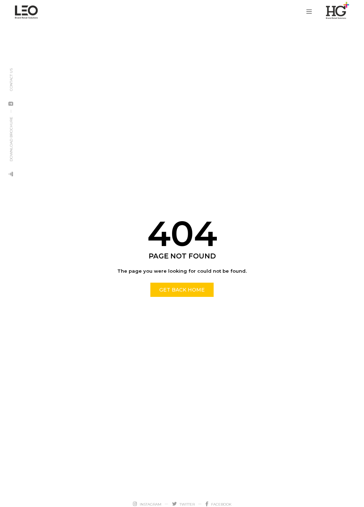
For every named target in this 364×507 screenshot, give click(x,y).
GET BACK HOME (182, 290)
